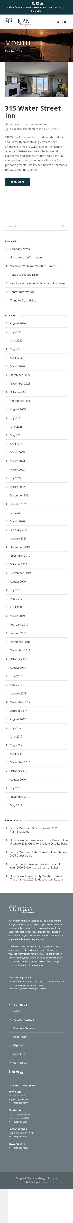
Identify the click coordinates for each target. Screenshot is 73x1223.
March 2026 (17, 366)
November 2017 (20, 702)
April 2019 (16, 607)
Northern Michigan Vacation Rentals (34, 129)
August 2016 (18, 779)
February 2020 (19, 530)
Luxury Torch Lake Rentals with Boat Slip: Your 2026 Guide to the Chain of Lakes (36, 865)
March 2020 (17, 521)
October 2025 (18, 392)
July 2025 (15, 418)
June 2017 (16, 736)
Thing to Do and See (23, 300)
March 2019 (17, 616)
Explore (18, 1045)
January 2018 (18, 693)
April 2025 (16, 444)
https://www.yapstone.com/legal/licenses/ (27, 988)
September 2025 (20, 401)
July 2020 (15, 513)
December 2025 (20, 375)
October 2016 (18, 771)
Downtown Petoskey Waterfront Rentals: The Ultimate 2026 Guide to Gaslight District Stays (39, 841)
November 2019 (20, 556)
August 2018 (18, 667)
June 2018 (16, 676)
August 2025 (18, 409)
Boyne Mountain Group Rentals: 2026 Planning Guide (34, 829)
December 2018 (20, 642)
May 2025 (16, 435)
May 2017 (16, 745)
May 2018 (16, 685)
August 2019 (18, 581)
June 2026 (16, 340)
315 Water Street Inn (33, 112)
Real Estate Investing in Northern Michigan (37, 283)
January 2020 (18, 538)
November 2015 (20, 797)
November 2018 (20, 650)
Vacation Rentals (23, 1019)
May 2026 (16, 349)
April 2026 (16, 358)
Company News (20, 249)
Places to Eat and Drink (24, 275)
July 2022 (15, 478)
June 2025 (16, 426)
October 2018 (18, 659)
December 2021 (20, 495)
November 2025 (20, 383)
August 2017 (18, 719)
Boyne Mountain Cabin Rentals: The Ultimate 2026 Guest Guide (38, 853)
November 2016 (20, 762)
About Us (19, 1054)
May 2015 (16, 805)
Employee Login (38, 1182)
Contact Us (36, 10)
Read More (18, 181)
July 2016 (15, 788)
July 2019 (15, 590)
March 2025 (17, 452)
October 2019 (18, 564)
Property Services (24, 1028)
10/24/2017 (16, 124)
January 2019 (18, 633)
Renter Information (22, 292)
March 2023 (17, 469)
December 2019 (20, 547)
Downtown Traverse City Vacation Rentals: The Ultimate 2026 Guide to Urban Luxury (37, 877)
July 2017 (15, 728)
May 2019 (16, 599)
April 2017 (16, 754)
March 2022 (17, 487)
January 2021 (18, 504)
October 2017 (18, 711)
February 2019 (19, 624)
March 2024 (17, 461)
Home (17, 1011)
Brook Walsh (39, 124)
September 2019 (20, 573)
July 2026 (15, 332)
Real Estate (20, 1037)
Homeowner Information (26, 257)
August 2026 (18, 323)
